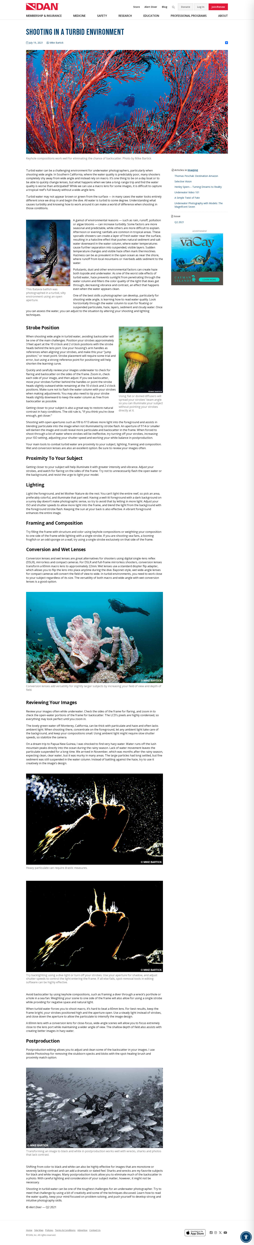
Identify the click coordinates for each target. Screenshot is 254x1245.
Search (173, 7)
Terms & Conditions (65, 1230)
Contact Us (95, 1230)
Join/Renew (218, 6)
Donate (185, 6)
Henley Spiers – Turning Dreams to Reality (198, 186)
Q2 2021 (179, 222)
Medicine (79, 16)
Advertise (82, 1230)
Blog (164, 6)
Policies (49, 1230)
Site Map (38, 1230)
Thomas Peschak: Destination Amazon (196, 176)
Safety (102, 16)
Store (136, 6)
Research (125, 16)
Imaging (193, 170)
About (223, 16)
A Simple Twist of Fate (187, 197)
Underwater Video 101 (187, 192)
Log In (200, 6)
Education (151, 16)
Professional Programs (189, 16)
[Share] (226, 42)
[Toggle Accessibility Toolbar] (246, 1237)
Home (29, 1230)
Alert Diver (150, 6)
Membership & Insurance (44, 16)
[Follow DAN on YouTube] (226, 1232)
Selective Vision (183, 181)
